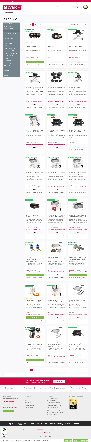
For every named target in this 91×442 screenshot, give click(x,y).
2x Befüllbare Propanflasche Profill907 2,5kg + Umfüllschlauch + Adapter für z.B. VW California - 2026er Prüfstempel (34, 258)
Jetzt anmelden (59, 381)
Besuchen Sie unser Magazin (53, 416)
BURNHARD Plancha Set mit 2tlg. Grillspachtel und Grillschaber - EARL (55, 343)
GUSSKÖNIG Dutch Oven (11, 33)
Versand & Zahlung (29, 405)
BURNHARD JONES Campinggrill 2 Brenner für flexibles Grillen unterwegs (78, 216)
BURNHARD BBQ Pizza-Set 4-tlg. (56, 258)
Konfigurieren (68, 440)
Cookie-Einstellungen (45, 432)
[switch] (4, 436)
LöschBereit (8, 60)
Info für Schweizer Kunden (53, 409)
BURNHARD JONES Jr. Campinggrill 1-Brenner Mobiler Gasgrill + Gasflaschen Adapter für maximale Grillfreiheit (56, 301)
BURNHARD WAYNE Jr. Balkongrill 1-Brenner (75, 343)
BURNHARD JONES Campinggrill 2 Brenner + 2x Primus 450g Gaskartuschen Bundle (56, 216)
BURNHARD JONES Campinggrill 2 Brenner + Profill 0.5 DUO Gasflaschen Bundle (34, 130)
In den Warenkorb (35, 62)
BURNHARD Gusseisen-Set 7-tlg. (56, 87)
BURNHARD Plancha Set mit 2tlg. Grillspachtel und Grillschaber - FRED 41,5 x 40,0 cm (77, 301)
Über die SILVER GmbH (52, 398)
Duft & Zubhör (7, 68)
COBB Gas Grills (8, 23)
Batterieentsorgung (29, 407)
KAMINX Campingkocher (11, 53)
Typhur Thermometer (10, 48)
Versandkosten (40, 429)
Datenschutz (28, 402)
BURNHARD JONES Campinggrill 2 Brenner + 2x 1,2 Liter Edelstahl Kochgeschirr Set (78, 173)
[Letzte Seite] (48, 24)
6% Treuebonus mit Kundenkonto (54, 410)
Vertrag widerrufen (8, 410)
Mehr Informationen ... (44, 440)
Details (56, 62)
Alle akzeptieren (84, 440)
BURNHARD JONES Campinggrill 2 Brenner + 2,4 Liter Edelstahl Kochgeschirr (56, 173)
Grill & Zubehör (7, 31)
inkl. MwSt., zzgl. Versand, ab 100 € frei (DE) (34, 58)
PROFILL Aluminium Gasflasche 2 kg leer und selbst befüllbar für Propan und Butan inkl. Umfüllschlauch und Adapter (34, 301)
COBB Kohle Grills (8, 26)
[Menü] (6, 428)
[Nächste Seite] (45, 24)
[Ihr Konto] (73, 7)
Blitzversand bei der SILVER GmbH (55, 403)
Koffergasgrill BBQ (9, 50)
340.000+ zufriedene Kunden (53, 402)
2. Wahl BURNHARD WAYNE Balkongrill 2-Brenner (77, 130)
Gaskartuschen (8, 43)
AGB (26, 400)
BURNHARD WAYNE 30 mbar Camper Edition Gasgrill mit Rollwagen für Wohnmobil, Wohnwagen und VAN (77, 45)
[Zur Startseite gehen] (12, 7)
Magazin (6, 75)
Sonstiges (6, 72)
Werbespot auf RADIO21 (52, 414)
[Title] (73, 404)
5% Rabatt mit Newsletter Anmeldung (55, 412)
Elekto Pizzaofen (9, 38)
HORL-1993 (7, 70)
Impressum (27, 398)
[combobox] (45, 7)
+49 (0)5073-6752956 (9, 401)
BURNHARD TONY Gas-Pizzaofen (32, 216)
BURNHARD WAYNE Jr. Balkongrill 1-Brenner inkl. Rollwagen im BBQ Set (76, 88)
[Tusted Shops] (85, 7)
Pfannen (7, 58)
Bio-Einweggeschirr (9, 63)
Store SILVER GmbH (51, 400)
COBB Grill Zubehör (8, 28)
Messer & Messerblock (10, 41)
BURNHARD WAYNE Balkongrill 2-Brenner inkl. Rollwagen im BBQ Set (34, 88)
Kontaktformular (14, 407)
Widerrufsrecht (28, 403)
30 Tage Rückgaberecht (52, 407)
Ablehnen (76, 440)
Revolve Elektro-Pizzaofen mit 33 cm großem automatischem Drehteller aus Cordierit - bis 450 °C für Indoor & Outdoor (34, 45)
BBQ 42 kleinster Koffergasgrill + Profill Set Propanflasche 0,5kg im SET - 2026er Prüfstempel (77, 258)
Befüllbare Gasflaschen (10, 55)
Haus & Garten (7, 65)
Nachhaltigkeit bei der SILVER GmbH (55, 405)
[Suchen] (57, 7)
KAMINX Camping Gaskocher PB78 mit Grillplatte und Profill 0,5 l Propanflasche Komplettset (34, 343)
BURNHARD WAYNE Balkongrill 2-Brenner (56, 130)
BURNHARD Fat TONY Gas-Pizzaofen (55, 45)
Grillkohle (7, 45)
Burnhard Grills (8, 36)
